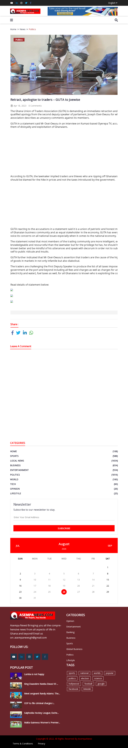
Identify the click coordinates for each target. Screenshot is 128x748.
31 (35, 597)
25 (49, 591)
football (88, 683)
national (84, 673)
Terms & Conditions (23, 743)
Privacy (41, 743)
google (101, 683)
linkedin (87, 688)
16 (20, 585)
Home (13, 29)
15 (107, 579)
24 (35, 591)
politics (72, 678)
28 (93, 591)
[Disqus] (64, 396)
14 (93, 579)
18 (49, 585)
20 (78, 585)
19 (64, 585)
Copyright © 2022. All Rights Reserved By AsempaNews (64, 738)
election (85, 678)
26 (64, 591)
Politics (32, 29)
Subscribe (64, 528)
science (98, 678)
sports (72, 673)
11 (49, 579)
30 (20, 597)
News (22, 29)
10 (35, 579)
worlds (97, 673)
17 (35, 585)
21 (93, 585)
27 (78, 591)
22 (107, 585)
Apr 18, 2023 (19, 105)
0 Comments (35, 105)
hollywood (74, 683)
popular (109, 673)
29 (107, 591)
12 (64, 579)
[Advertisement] (69, 153)
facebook (73, 688)
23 (20, 591)
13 (78, 579)
